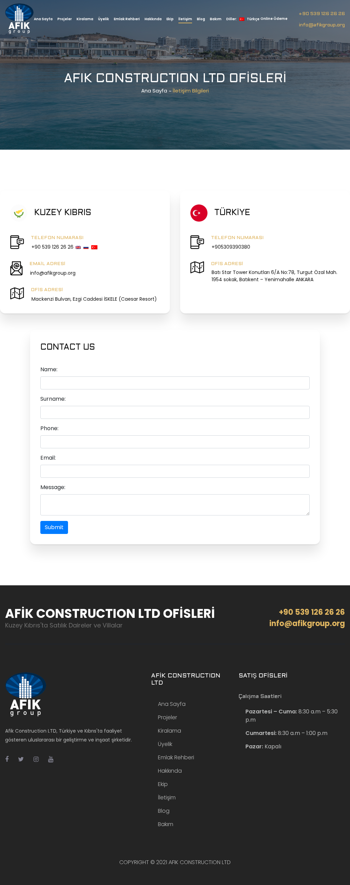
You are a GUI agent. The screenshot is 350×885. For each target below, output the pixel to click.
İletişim (185, 19)
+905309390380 (231, 247)
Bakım (215, 19)
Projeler (64, 19)
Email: (48, 458)
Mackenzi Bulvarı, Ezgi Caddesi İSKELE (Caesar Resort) (94, 299)
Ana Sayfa (43, 19)
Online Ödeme (273, 18)
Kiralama (85, 19)
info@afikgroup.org (322, 25)
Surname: (53, 399)
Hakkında (153, 19)
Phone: (49, 428)
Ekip (170, 19)
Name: (48, 369)
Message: (52, 487)
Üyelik (103, 19)
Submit (54, 527)
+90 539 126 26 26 (322, 14)
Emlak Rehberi (127, 19)
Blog (201, 19)
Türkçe (242, 19)
